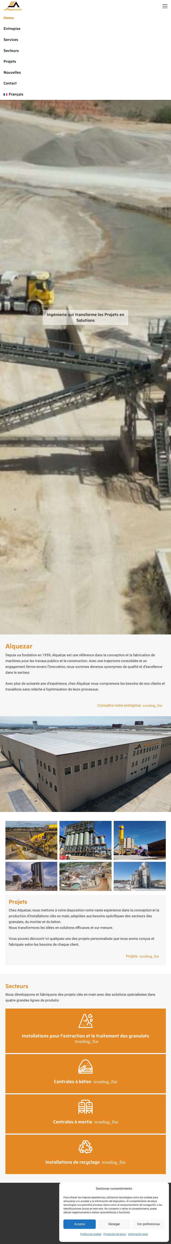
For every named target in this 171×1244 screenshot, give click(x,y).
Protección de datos (114, 1234)
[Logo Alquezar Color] (13, 6)
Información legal (138, 1234)
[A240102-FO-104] (85, 840)
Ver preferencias (148, 1224)
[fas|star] (85, 1021)
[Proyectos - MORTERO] (140, 876)
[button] (165, 6)
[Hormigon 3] (140, 840)
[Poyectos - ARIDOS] (85, 876)
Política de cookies (90, 1234)
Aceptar (79, 1224)
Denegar (114, 1224)
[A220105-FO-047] (31, 840)
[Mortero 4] (31, 876)
